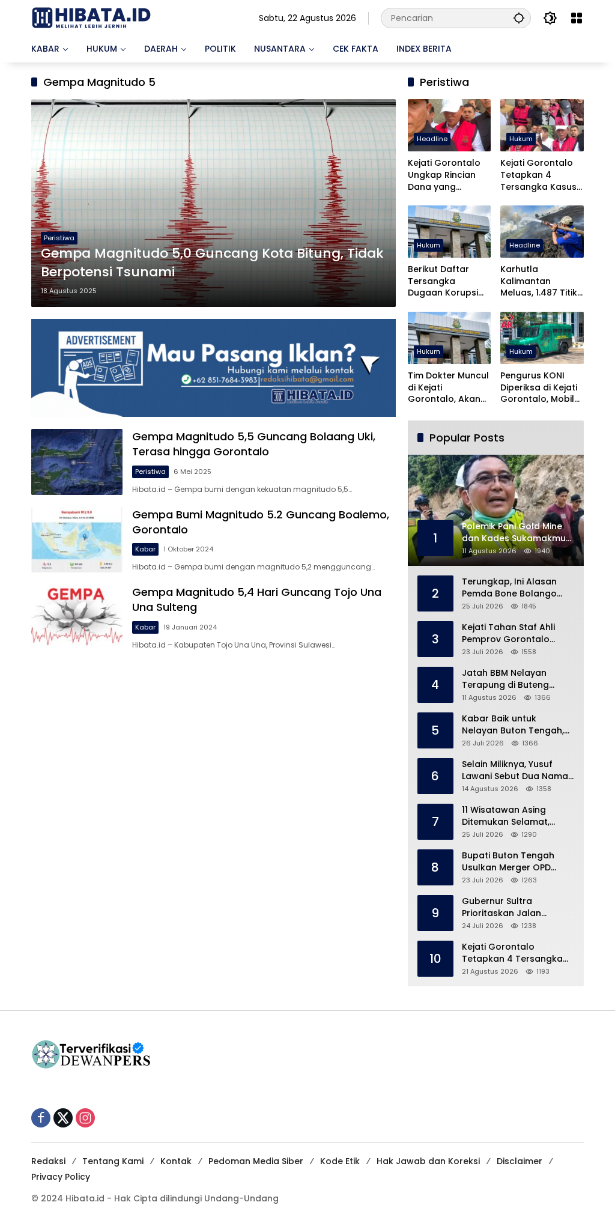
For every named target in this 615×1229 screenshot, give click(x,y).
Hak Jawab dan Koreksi (428, 1161)
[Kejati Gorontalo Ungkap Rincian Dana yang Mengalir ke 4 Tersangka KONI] (449, 125)
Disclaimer (519, 1161)
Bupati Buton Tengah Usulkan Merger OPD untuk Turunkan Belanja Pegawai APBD (513, 861)
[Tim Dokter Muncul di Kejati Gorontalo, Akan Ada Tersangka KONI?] (449, 338)
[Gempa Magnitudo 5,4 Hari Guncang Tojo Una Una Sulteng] (77, 617)
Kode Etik (340, 1161)
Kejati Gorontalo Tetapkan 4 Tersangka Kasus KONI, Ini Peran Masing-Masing (538, 175)
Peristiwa (59, 238)
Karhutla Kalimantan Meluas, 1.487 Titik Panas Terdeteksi (538, 281)
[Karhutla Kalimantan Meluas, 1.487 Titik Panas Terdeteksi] (542, 231)
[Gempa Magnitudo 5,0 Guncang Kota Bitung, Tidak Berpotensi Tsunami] (213, 203)
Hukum (521, 139)
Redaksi (48, 1161)
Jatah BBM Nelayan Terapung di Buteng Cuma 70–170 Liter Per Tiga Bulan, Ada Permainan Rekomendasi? (509, 679)
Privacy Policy (60, 1177)
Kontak (176, 1161)
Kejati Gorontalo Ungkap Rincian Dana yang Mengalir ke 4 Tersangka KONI (444, 175)
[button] (519, 18)
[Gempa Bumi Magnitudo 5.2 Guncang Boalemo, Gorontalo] (77, 540)
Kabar (145, 549)
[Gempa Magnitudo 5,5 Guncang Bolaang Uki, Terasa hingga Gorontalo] (77, 462)
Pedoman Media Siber (255, 1161)
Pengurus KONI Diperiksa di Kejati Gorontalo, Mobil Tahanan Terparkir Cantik (541, 387)
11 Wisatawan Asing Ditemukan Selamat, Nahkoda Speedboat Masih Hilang (508, 816)
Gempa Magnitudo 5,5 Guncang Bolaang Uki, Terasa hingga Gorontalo (253, 444)
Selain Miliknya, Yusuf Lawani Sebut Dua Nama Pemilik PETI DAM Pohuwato (515, 770)
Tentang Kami (113, 1161)
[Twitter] (63, 1117)
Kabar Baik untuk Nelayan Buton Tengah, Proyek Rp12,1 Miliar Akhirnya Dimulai (513, 724)
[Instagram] (85, 1117)
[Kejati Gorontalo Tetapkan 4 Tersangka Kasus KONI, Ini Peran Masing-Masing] (542, 125)
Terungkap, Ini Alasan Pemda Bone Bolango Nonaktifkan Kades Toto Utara (515, 587)
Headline (432, 139)
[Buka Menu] (576, 18)
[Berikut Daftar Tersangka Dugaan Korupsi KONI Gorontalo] (449, 231)
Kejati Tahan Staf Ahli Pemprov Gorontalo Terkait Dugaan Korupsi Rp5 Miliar (513, 633)
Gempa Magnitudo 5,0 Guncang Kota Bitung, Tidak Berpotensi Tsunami (212, 262)
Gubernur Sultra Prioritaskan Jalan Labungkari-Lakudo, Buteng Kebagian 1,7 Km (514, 907)
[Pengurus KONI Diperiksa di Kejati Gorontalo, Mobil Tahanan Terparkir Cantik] (542, 338)
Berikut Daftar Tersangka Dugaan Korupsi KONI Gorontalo (443, 281)
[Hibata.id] (91, 17)
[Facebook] (40, 1117)
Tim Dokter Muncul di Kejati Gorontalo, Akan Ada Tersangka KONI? (448, 387)
